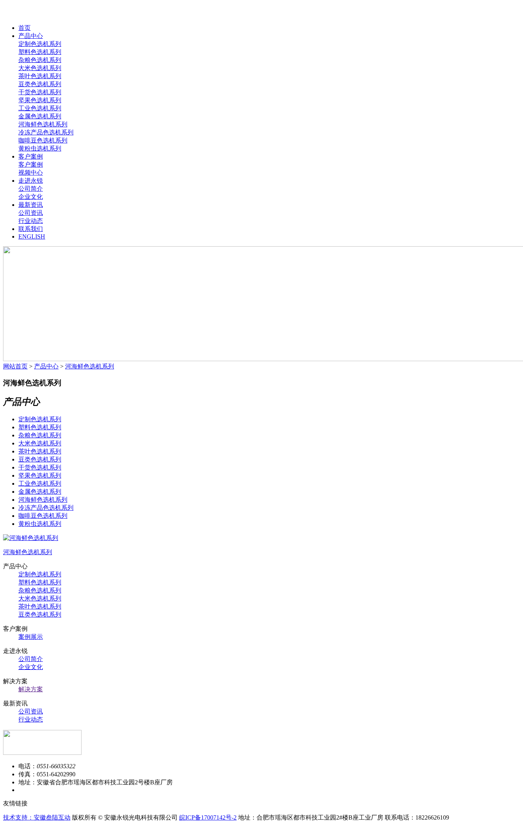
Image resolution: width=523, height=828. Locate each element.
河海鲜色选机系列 (42, 124)
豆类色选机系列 (39, 84)
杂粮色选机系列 (39, 60)
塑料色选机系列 (39, 52)
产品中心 (30, 36)
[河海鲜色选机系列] (30, 538)
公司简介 (30, 188)
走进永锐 (30, 180)
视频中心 (30, 172)
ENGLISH (31, 236)
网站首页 (15, 366)
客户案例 (30, 156)
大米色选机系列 (39, 68)
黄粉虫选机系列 (39, 148)
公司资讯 (30, 212)
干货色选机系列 (39, 92)
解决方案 (30, 689)
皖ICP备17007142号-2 (208, 817)
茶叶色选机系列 (39, 76)
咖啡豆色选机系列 (42, 140)
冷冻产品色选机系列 (46, 132)
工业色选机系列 (39, 108)
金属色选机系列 (39, 116)
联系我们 (30, 229)
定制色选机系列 (39, 44)
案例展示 (30, 636)
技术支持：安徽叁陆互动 (36, 817)
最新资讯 (30, 204)
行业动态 (30, 221)
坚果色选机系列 (39, 100)
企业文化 (30, 196)
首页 (24, 28)
